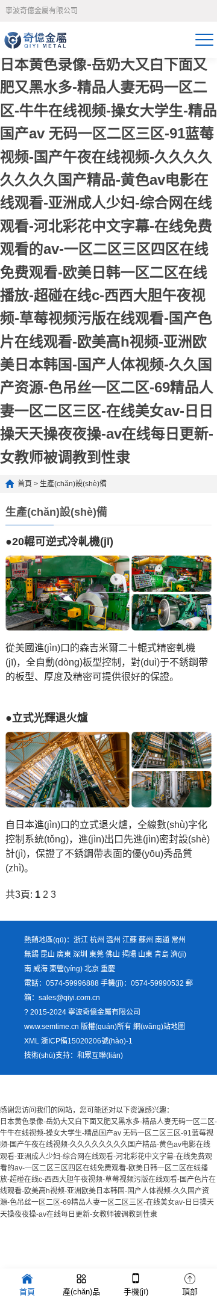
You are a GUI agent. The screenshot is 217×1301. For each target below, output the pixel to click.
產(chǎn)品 (81, 1291)
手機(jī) (136, 1291)
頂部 (190, 1291)
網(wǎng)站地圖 (159, 1026)
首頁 (24, 484)
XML (31, 1041)
